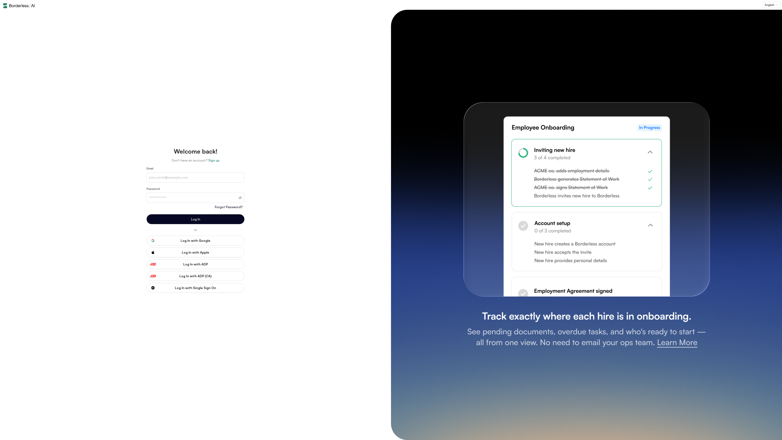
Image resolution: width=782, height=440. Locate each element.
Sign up (214, 160)
